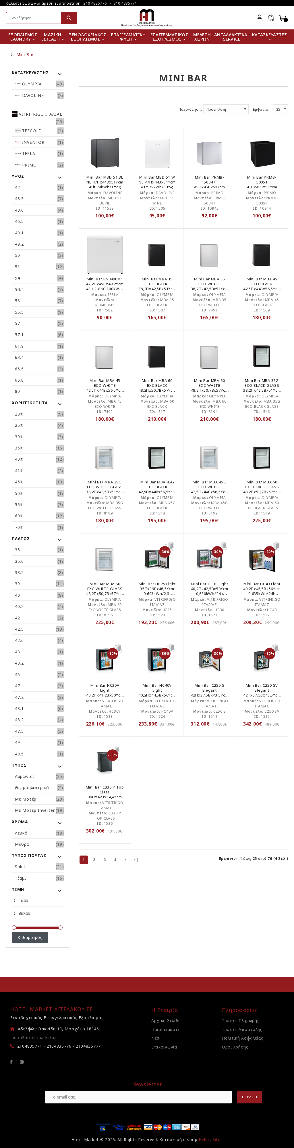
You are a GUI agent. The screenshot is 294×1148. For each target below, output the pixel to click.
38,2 (19, 572)
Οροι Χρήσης (235, 1047)
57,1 (19, 334)
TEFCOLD (31, 130)
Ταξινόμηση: (190, 109)
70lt (19, 527)
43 (17, 652)
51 (17, 266)
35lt (19, 448)
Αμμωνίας (25, 776)
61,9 (19, 346)
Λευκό (21, 833)
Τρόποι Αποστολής (242, 1029)
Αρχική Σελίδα (166, 1020)
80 (17, 391)
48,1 (19, 708)
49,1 (19, 233)
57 (17, 323)
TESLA (28, 153)
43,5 (19, 198)
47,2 (19, 697)
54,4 (19, 289)
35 (17, 549)
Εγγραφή (249, 1097)
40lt (19, 459)
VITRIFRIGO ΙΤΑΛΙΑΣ (40, 114)
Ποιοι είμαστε (165, 1029)
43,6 (19, 210)
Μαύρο (22, 844)
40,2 (19, 606)
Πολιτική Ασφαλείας (242, 1038)
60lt (19, 515)
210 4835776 (95, 3)
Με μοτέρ (25, 799)
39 (17, 583)
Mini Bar (25, 54)
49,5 (19, 754)
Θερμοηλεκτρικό (32, 787)
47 (17, 685)
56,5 (19, 312)
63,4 (19, 357)
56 (17, 300)
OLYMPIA (31, 84)
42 (17, 187)
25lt (19, 425)
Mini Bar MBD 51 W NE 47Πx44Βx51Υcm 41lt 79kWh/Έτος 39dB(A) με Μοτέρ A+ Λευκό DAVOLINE (157, 187)
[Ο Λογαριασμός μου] (259, 18)
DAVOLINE (32, 95)
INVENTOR (33, 142)
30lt (19, 436)
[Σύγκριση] (271, 18)
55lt (19, 504)
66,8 (19, 380)
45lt (19, 482)
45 (17, 674)
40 (17, 595)
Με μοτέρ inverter (35, 810)
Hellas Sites (211, 1139)
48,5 (19, 731)
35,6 (19, 561)
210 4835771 (125, 3)
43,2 (19, 663)
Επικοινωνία (164, 1047)
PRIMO (29, 165)
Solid (20, 866)
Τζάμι (20, 878)
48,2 (19, 719)
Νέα (155, 1038)
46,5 (19, 221)
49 (17, 742)
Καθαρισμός (30, 937)
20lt (19, 414)
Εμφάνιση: (262, 109)
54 (17, 278)
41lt (19, 470)
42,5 (19, 629)
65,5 (19, 369)
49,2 (19, 244)
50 (17, 255)
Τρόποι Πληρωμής (241, 1020)
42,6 (19, 640)
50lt (19, 493)
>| (136, 859)
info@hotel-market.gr (35, 1037)
